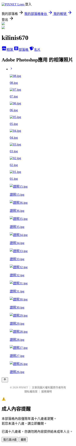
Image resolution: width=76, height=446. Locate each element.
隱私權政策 (30, 391)
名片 (37, 49)
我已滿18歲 (10, 439)
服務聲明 (46, 391)
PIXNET (23, 387)
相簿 (10, 49)
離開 (23, 439)
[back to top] (5, 379)
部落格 (24, 49)
